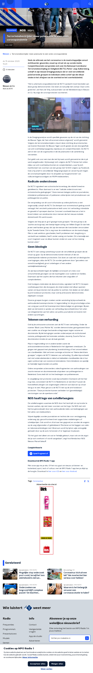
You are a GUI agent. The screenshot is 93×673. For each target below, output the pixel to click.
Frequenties (8, 625)
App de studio (35, 636)
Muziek (6, 638)
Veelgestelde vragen (35, 630)
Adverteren (34, 641)
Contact (33, 625)
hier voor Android (69, 471)
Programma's (9, 629)
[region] (59, 115)
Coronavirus (38, 481)
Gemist (6, 643)
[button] (3, 4)
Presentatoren (10, 634)
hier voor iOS (53, 471)
